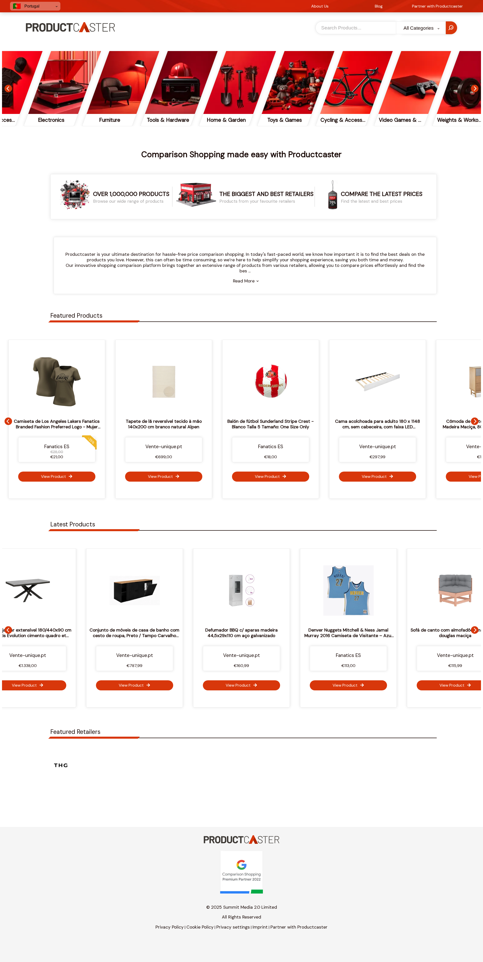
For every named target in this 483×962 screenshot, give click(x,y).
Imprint (260, 927)
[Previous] (8, 88)
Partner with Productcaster (299, 927)
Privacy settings (233, 927)
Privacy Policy (169, 927)
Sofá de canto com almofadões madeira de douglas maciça (363, 632)
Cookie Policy (200, 927)
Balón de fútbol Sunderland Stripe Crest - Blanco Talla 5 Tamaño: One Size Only (241, 424)
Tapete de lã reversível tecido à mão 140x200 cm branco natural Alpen (135, 424)
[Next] (474, 88)
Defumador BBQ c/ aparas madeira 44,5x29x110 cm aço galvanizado (149, 632)
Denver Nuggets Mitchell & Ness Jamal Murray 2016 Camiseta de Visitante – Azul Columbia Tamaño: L (256, 635)
